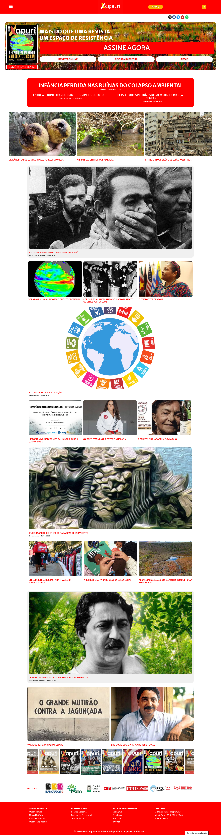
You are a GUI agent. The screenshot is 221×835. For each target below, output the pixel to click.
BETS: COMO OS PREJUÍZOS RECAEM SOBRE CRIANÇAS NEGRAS (150, 96)
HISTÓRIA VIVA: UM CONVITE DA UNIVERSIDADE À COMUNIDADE (53, 440)
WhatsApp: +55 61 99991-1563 (169, 815)
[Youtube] (182, 17)
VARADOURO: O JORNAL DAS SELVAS (45, 745)
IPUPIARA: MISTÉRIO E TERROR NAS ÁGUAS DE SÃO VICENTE (58, 533)
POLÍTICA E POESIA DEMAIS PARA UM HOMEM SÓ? (53, 252)
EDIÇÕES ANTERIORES (22, 66)
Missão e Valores (37, 818)
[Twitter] (178, 17)
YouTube (117, 818)
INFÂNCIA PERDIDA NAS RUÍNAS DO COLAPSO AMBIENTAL (110, 85)
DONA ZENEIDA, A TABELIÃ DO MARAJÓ (157, 439)
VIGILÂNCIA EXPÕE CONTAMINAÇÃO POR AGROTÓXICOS (36, 159)
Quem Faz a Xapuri (38, 821)
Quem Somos (35, 811)
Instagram (117, 811)
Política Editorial (79, 811)
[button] (204, 7)
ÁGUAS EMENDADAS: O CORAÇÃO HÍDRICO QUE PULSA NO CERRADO (165, 581)
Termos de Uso (78, 818)
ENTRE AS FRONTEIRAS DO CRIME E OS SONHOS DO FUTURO (70, 95)
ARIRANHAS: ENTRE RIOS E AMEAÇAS (95, 159)
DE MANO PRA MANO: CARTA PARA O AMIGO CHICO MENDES (58, 677)
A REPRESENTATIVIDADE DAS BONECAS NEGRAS (107, 580)
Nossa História (36, 815)
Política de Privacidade (82, 815)
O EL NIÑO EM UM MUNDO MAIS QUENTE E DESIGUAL (54, 299)
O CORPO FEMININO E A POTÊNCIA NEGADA (104, 439)
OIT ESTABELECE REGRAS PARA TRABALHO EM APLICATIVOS (50, 581)
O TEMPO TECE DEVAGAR (151, 299)
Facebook (117, 815)
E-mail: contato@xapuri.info (168, 811)
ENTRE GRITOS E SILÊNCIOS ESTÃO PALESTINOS (168, 159)
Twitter (116, 821)
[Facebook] (174, 17)
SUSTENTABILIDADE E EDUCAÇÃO (45, 392)
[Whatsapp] (187, 17)
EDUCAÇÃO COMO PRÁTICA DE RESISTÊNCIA (133, 745)
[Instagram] (170, 17)
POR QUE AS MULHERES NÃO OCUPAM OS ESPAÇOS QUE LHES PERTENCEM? (108, 300)
